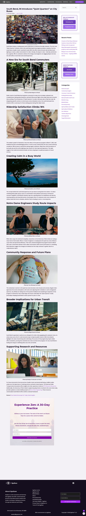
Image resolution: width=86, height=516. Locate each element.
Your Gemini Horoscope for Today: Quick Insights (23, 395)
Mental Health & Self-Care (68, 97)
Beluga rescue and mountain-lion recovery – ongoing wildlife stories (69, 53)
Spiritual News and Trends (68, 106)
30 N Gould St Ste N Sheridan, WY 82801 (16, 510)
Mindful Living (65, 100)
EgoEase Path (42, 1)
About (71, 1)
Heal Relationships (51, 1)
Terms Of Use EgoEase (38, 505)
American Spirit (65, 88)
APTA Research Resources (49, 386)
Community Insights (66, 91)
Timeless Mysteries (66, 113)
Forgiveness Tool (69, 26)
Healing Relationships (67, 95)
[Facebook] (73, 483)
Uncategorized (65, 116)
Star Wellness (65, 111)
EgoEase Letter (36, 490)
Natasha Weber (11, 13)
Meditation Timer (69, 74)
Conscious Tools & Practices (68, 93)
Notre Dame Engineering (36, 390)
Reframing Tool (69, 22)
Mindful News (65, 1)
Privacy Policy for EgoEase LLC (40, 503)
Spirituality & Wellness (67, 109)
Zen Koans (69, 69)
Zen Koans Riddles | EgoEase (40, 501)
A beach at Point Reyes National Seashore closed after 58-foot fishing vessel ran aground (69, 43)
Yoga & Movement (66, 118)
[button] (79, 2)
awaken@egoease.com (16, 514)
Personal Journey (59, 1)
